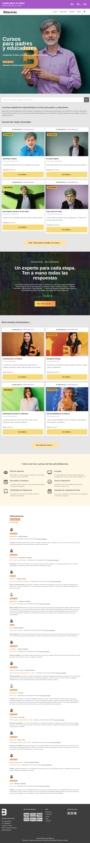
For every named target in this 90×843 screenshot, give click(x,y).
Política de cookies (62, 840)
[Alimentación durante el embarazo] (23, 399)
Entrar (79, 11)
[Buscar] (86, 99)
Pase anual (63, 11)
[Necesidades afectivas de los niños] (23, 197)
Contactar (48, 821)
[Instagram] (68, 813)
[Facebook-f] (72, 813)
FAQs (47, 818)
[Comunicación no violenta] (23, 344)
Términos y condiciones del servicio (32, 840)
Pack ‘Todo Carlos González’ (18, 560)
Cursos (55, 11)
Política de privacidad (50, 840)
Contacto (71, 11)
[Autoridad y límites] (23, 144)
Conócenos (48, 812)
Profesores (48, 814)
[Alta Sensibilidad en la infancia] (67, 399)
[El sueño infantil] (66, 144)
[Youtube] (75, 813)
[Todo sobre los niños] (66, 197)
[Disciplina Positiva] (67, 344)
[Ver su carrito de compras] (84, 11)
